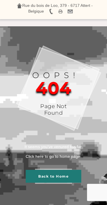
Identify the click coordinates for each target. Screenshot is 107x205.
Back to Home (53, 176)
